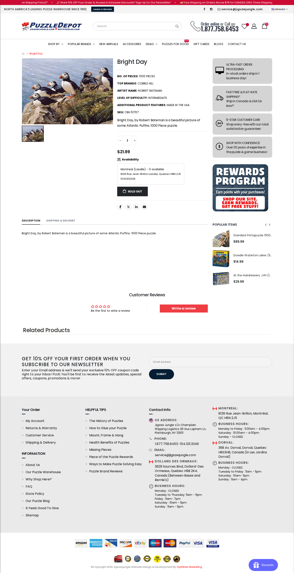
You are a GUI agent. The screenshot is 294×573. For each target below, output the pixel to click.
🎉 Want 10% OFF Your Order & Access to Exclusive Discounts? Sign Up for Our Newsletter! (104, 2)
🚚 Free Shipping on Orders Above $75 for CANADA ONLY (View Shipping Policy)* (222, 2)
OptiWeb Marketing (190, 567)
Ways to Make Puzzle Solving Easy (115, 464)
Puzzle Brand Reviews (106, 471)
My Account (35, 421)
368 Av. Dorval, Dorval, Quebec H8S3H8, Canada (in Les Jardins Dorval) (242, 452)
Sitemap (32, 515)
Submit (161, 374)
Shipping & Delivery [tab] (60, 220)
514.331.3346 (189, 444)
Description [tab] (31, 220)
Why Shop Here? (39, 479)
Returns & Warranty (41, 428)
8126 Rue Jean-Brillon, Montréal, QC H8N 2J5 (243, 415)
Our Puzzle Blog (38, 501)
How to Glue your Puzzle (108, 428)
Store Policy (35, 493)
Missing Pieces (100, 449)
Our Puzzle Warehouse (43, 472)
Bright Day (132, 61)
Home (23, 53)
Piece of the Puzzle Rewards (111, 457)
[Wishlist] (245, 26)
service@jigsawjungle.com (242, 9)
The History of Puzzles (106, 421)
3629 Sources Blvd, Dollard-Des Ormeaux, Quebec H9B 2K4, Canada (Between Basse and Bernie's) (179, 473)
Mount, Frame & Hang (106, 435)
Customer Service (40, 435)
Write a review (184, 308)
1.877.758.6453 (166, 444)
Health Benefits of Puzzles (109, 442)
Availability (130, 159)
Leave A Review (102, 9)
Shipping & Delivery (41, 442)
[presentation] (266, 225)
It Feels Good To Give (42, 508)
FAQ (29, 486)
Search (177, 26)
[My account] (254, 26)
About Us (33, 465)
